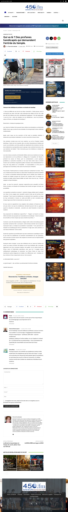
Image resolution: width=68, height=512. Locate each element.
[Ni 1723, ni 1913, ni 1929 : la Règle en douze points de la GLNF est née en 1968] (48, 137)
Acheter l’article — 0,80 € (12, 97)
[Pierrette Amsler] (4, 46)
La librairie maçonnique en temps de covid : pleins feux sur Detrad (11, 444)
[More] (5, 55)
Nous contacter (11, 494)
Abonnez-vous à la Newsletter (55, 53)
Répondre (11, 323)
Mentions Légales (47, 494)
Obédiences (55, 135)
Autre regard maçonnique (7, 463)
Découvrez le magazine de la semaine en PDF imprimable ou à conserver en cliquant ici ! (34, 26)
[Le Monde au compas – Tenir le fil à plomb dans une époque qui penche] (36, 463)
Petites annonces (36, 494)
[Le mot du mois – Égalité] (23, 463)
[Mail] (13, 434)
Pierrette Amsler (12, 46)
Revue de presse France (35, 465)
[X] (63, 1)
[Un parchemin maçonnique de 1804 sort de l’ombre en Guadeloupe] (48, 130)
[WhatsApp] (59, 38)
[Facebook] (61, 1)
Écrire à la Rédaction (52, 47)
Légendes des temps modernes (57, 129)
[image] (55, 68)
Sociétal (9, 30)
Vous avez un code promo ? (11, 102)
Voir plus (55, 143)
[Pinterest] (55, 38)
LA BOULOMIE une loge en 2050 (34, 443)
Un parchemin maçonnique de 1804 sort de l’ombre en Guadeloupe (58, 131)
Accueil (5, 30)
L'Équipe (19, 494)
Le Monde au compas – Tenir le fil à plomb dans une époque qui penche (36, 468)
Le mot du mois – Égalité (23, 469)
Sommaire (27, 494)
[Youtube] (66, 1)
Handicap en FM (16, 30)
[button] (63, 21)
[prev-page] (4, 473)
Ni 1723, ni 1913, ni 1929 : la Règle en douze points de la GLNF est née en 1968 (58, 138)
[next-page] (7, 473)
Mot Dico (19, 467)
